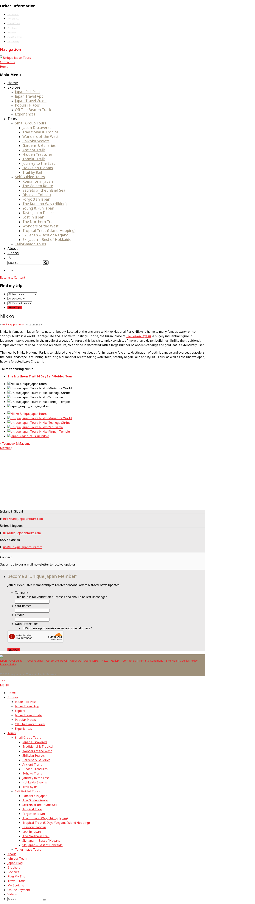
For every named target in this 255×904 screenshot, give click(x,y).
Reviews (11, 32)
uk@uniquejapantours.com (22, 533)
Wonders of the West (40, 136)
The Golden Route (37, 185)
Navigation (10, 49)
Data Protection (27, 624)
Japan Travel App (29, 96)
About (12, 248)
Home (12, 82)
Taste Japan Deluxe (38, 212)
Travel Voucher (34, 660)
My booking (13, 14)
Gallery (115, 660)
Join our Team (17, 858)
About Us (75, 660)
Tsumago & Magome (15, 443)
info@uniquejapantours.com (23, 519)
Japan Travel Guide (30, 100)
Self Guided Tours (30, 176)
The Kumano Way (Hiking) (44, 203)
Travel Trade (13, 23)
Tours (12, 118)
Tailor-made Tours (30, 244)
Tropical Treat (32, 809)
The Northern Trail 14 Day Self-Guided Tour (39, 376)
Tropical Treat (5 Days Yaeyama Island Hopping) (56, 823)
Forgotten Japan (36, 199)
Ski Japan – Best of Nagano (45, 235)
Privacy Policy (8, 664)
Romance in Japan (37, 181)
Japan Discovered (37, 127)
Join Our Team (14, 37)
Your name (23, 606)
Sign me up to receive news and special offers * (59, 628)
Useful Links (91, 660)
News (104, 660)
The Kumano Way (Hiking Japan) (45, 818)
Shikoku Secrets (35, 141)
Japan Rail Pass (27, 91)
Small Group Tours (30, 123)
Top (2, 681)
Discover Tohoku (36, 194)
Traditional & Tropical (40, 132)
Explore (13, 87)
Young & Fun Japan (38, 208)
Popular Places (27, 105)
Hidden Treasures (37, 154)
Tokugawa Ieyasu (138, 336)
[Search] (46, 262)
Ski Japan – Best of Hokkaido (46, 239)
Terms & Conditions (151, 660)
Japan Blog (13, 41)
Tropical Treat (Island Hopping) (49, 230)
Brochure (12, 28)
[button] (9, 257)
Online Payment (18, 890)
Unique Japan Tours (13, 324)
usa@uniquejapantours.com (22, 547)
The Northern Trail (38, 221)
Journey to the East (38, 163)
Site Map (171, 660)
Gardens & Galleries (39, 145)
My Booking (15, 885)
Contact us (7, 62)
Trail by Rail (32, 172)
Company (21, 592)
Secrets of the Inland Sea (43, 190)
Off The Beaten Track (33, 109)
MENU (4, 685)
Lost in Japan (33, 217)
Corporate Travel (57, 660)
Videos (13, 253)
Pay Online (13, 19)
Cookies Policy (189, 660)
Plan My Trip (16, 876)
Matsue (5, 448)
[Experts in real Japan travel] (15, 58)
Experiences (25, 114)
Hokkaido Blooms (37, 168)
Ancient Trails (33, 150)
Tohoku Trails (33, 159)
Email (19, 615)
